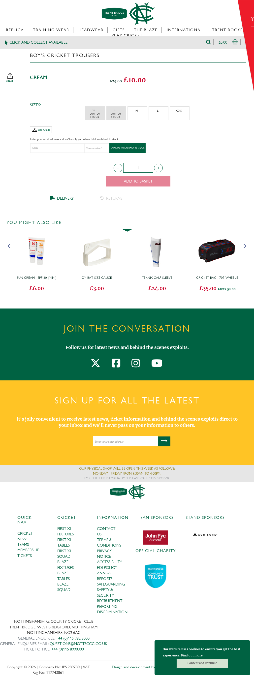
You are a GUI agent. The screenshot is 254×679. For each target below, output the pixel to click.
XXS (179, 110)
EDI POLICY (107, 567)
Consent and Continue (202, 663)
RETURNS (113, 198)
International (185, 30)
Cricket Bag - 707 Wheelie (217, 277)
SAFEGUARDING (111, 584)
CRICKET (25, 533)
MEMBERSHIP (28, 550)
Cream (38, 78)
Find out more (192, 655)
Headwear (90, 30)
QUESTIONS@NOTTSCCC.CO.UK (78, 643)
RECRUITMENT (109, 600)
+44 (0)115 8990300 (67, 649)
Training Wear (51, 30)
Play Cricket (127, 35)
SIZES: (35, 104)
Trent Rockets (230, 30)
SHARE (15, 75)
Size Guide (44, 129)
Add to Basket (138, 181)
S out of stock (116, 113)
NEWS (22, 539)
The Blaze (146, 30)
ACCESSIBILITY (109, 561)
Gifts (119, 30)
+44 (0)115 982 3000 (73, 638)
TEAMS (23, 544)
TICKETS (24, 555)
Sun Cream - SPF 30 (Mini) (36, 277)
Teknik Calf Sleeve (157, 277)
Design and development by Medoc (139, 667)
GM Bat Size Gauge (97, 277)
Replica (15, 30)
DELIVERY (65, 198)
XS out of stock (95, 113)
